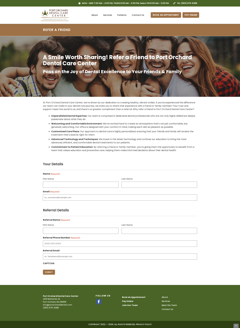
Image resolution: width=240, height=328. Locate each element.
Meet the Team (169, 305)
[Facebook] (98, 301)
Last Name (127, 178)
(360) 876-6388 (189, 3)
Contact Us (138, 15)
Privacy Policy (144, 324)
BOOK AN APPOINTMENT (166, 15)
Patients (122, 15)
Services (107, 15)
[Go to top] (236, 326)
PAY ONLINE (191, 15)
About (94, 15)
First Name (48, 178)
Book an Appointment (133, 297)
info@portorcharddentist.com (57, 304)
